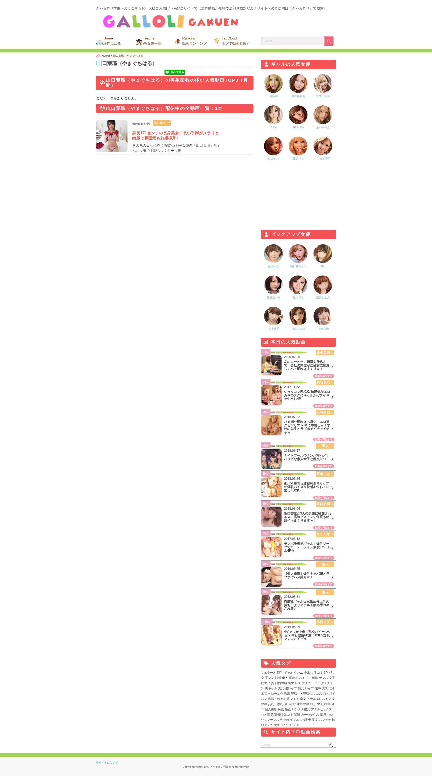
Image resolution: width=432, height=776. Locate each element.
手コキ (318, 672)
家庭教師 (303, 704)
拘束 (287, 693)
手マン (269, 678)
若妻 (332, 688)
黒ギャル (271, 688)
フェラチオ (268, 672)
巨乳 (280, 672)
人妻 (271, 683)
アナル (311, 699)
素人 (285, 678)
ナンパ (323, 678)
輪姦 (288, 709)
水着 (264, 693)
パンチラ (325, 720)
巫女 (315, 720)
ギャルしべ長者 (300, 720)
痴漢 (281, 709)
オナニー (308, 683)
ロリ (313, 704)
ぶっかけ (290, 704)
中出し (308, 672)
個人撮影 (271, 709)
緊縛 (297, 714)
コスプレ (322, 693)
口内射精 (281, 683)
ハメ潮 (265, 714)
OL (319, 699)
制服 (315, 678)
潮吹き (293, 678)
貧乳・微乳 (275, 704)
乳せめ (284, 720)
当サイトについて (107, 762)
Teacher (152, 40)
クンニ (298, 672)
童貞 (323, 714)
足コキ (288, 714)
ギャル (288, 672)
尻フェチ (293, 699)
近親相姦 (277, 714)
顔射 (278, 678)
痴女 (303, 699)
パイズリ (305, 678)
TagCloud (236, 40)
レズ (298, 683)
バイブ (326, 699)
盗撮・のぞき (277, 699)
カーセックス (310, 714)
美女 (281, 688)
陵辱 (318, 688)
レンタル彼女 (301, 709)
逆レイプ (291, 688)
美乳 (325, 688)
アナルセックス (321, 709)
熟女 (301, 688)
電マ (291, 683)
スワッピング (290, 725)
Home (112, 40)
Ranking (194, 40)
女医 (277, 725)
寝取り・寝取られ (303, 693)
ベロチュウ (275, 693)
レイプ (309, 688)
